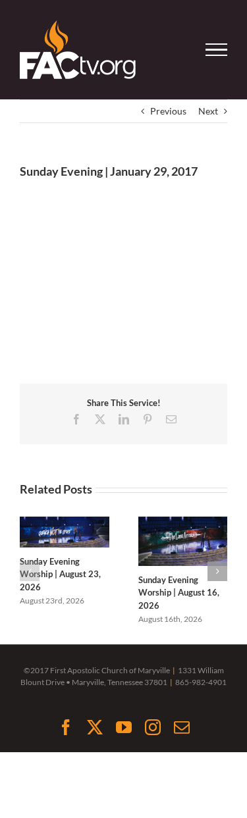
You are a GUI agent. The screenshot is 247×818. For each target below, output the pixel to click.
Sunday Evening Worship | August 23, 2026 (60, 574)
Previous (168, 110)
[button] (30, 571)
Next (208, 110)
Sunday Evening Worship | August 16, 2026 (178, 593)
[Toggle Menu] (216, 50)
